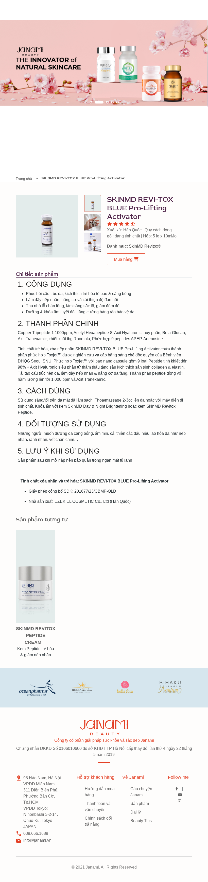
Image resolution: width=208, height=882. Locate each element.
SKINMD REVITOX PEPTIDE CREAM (35, 635)
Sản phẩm (139, 803)
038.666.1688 (35, 833)
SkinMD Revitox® (145, 246)
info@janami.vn (37, 840)
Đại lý (135, 812)
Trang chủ (24, 179)
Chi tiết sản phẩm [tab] (37, 274)
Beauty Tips (141, 821)
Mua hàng (124, 259)
